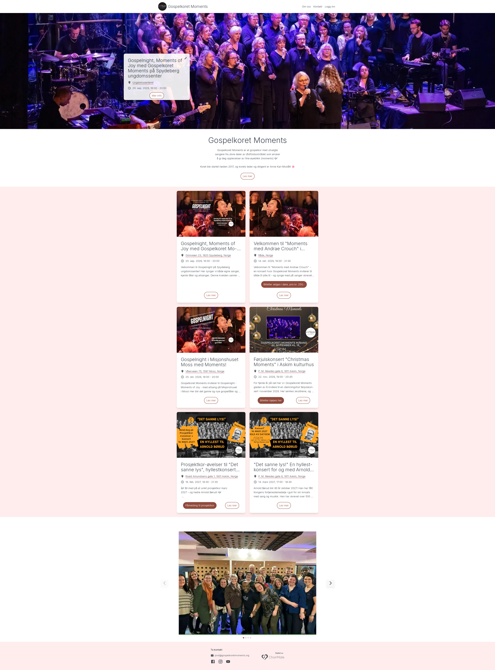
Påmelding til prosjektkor (199, 505)
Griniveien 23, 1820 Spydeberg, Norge (208, 255)
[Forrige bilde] (164, 583)
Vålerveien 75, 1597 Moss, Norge (204, 371)
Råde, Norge (265, 255)
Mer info (157, 95)
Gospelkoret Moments (188, 6)
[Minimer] (186, 58)
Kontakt (317, 6)
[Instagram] (220, 661)
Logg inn (330, 6)
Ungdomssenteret (143, 82)
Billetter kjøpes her (271, 400)
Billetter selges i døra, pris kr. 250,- (283, 284)
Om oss (306, 6)
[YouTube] (228, 661)
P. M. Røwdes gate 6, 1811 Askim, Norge (281, 371)
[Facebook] (213, 661)
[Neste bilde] (330, 583)
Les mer (247, 176)
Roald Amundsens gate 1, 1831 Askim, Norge (211, 476)
